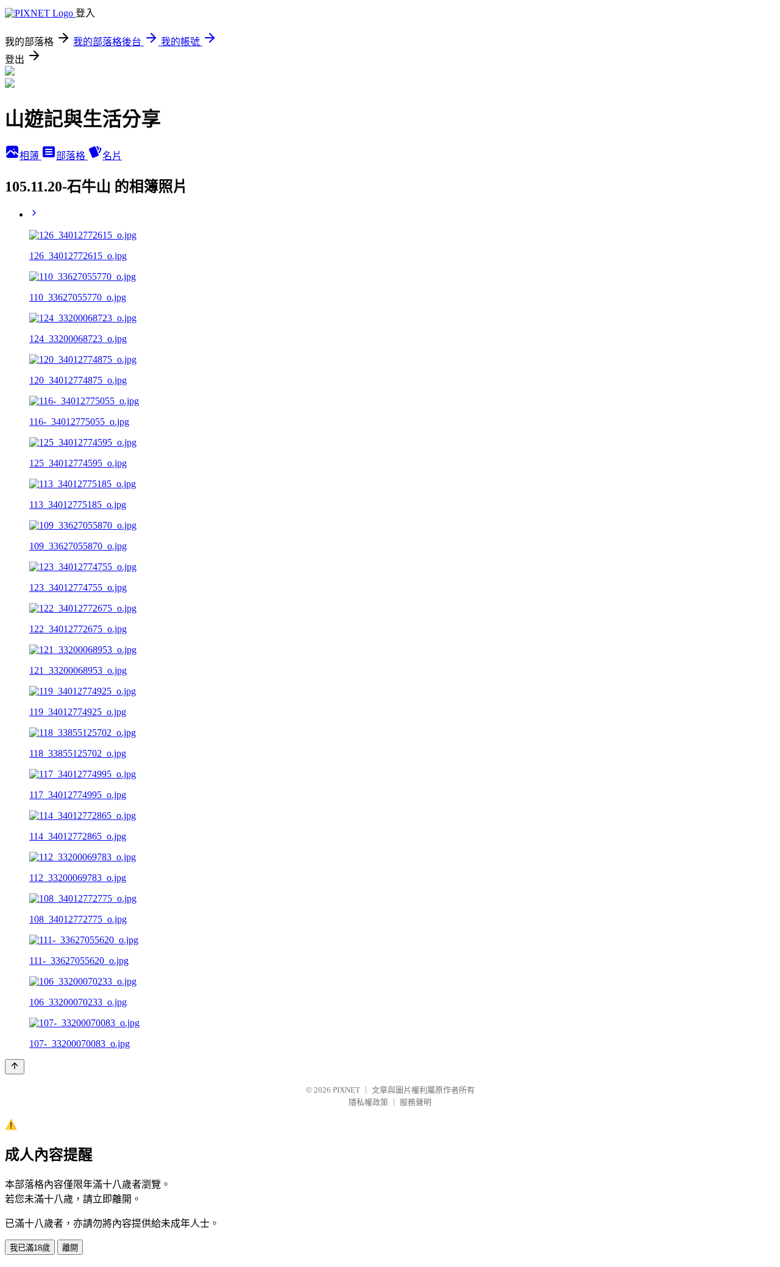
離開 (70, 1247)
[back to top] (14, 1066)
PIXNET (346, 1089)
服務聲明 (415, 1102)
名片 (112, 156)
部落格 (72, 156)
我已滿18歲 (30, 1247)
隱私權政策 (368, 1102)
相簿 (30, 156)
